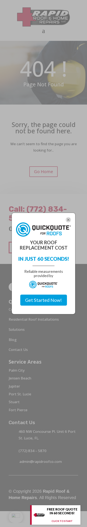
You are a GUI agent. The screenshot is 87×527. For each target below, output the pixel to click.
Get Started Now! (43, 300)
